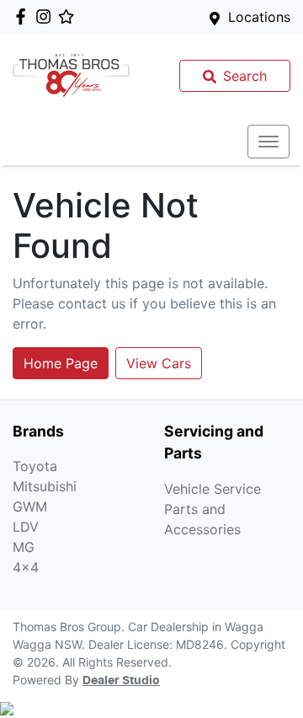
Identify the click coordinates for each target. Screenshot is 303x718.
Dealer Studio (121, 681)
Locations (259, 16)
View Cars (158, 363)
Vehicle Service (212, 488)
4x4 (26, 567)
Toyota (35, 466)
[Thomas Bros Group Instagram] (46, 16)
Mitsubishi (45, 486)
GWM (30, 506)
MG (24, 546)
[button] (268, 141)
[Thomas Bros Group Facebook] (24, 16)
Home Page (61, 363)
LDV (26, 526)
